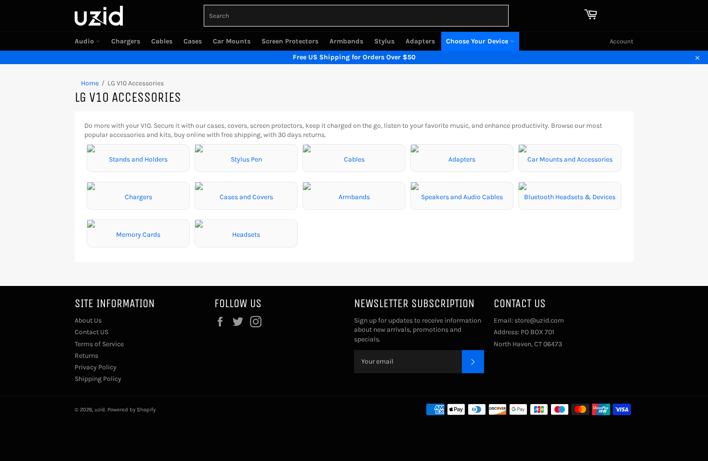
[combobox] (356, 16)
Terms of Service (99, 344)
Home (90, 83)
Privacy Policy (96, 367)
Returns (86, 356)
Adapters (420, 41)
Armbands (346, 41)
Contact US (91, 332)
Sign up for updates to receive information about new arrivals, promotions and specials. (417, 329)
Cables (161, 41)
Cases (193, 41)
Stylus (384, 41)
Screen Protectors (290, 41)
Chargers (125, 41)
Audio (85, 41)
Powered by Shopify (131, 410)
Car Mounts (231, 41)
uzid (99, 410)
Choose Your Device (478, 41)
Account (621, 41)
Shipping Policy (98, 379)
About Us (88, 320)
